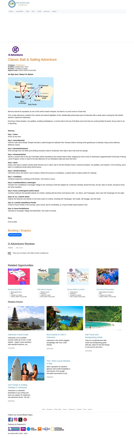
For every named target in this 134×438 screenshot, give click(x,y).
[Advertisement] (67, 27)
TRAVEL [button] (11, 11)
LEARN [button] (39, 11)
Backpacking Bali (15, 289)
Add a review (19, 247)
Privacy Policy (57, 409)
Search (65, 409)
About (43, 409)
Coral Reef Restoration (105, 289)
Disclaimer (49, 409)
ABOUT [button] (54, 11)
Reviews (10, 247)
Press (84, 409)
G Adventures (20, 65)
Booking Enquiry (14, 234)
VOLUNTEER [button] (19, 11)
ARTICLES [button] (47, 11)
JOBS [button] (27, 11)
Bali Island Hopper (44, 289)
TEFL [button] (33, 11)
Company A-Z (71, 409)
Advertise (79, 409)
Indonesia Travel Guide (18, 334)
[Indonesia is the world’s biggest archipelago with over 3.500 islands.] (65, 319)
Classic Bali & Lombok (76, 289)
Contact (90, 409)
